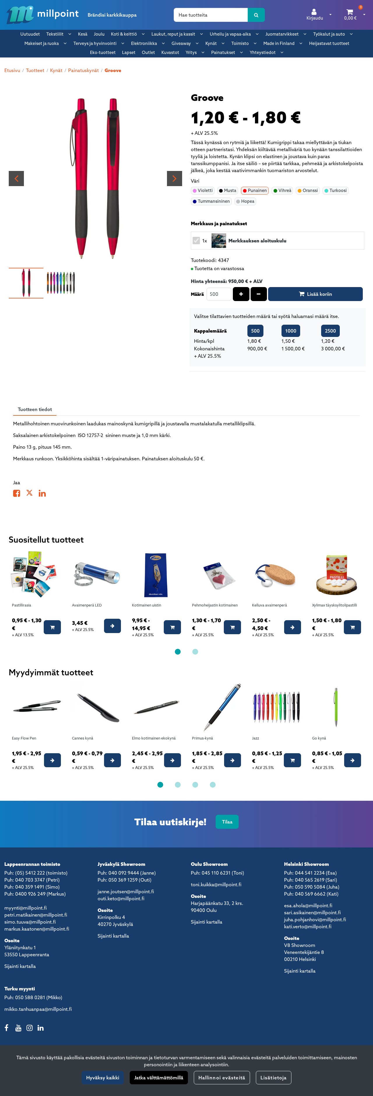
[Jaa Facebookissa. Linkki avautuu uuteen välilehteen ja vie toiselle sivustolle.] (19, 494)
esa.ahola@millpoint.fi (308, 905)
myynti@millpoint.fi (25, 908)
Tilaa (227, 822)
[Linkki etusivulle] (42, 15)
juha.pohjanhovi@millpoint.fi (315, 919)
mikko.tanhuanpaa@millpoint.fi (38, 1009)
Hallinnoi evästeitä (221, 1078)
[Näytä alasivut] (69, 33)
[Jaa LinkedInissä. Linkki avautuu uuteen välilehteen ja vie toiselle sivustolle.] (44, 494)
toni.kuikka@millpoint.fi (216, 884)
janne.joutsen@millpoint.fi (126, 891)
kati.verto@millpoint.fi (307, 926)
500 (255, 331)
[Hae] (256, 15)
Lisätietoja (274, 1078)
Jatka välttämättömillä (158, 1078)
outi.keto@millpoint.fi (121, 898)
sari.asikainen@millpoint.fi (312, 912)
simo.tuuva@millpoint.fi (30, 922)
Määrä (197, 294)
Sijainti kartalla (20, 966)
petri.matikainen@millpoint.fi (35, 915)
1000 (290, 331)
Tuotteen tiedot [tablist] (35, 409)
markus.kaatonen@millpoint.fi (36, 929)
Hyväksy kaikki (102, 1078)
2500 (330, 331)
